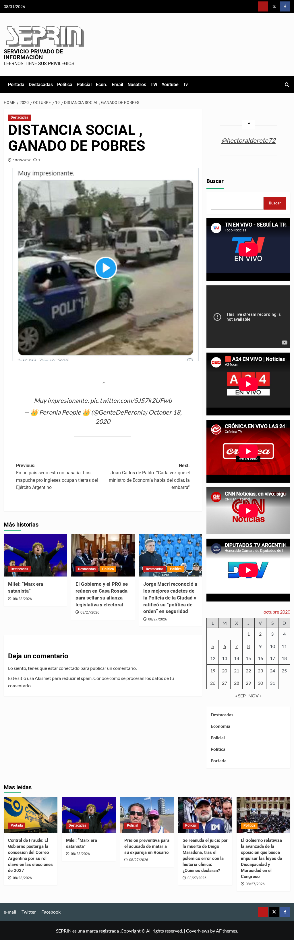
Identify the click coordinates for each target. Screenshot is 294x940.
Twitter (29, 911)
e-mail (10, 911)
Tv (185, 84)
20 (224, 670)
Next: (149, 476)
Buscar (215, 181)
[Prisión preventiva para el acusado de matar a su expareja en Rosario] (147, 815)
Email (117, 84)
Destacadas (41, 84)
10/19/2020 (22, 160)
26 (212, 683)
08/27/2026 (89, 612)
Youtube (170, 84)
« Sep (240, 695)
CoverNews (197, 930)
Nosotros (136, 84)
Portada (16, 84)
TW (153, 84)
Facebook (51, 911)
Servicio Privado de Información (33, 54)
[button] (287, 85)
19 (212, 670)
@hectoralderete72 (248, 140)
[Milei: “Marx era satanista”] (35, 555)
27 (224, 683)
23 (260, 670)
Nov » (255, 695)
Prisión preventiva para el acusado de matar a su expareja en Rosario (146, 846)
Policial (84, 84)
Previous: (57, 476)
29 (248, 683)
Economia (220, 726)
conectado (69, 668)
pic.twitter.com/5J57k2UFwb (131, 400)
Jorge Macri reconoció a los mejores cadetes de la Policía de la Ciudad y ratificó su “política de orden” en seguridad (170, 597)
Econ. (101, 84)
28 (236, 683)
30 (260, 683)
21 (236, 670)
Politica (64, 84)
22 (248, 670)
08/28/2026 (22, 599)
